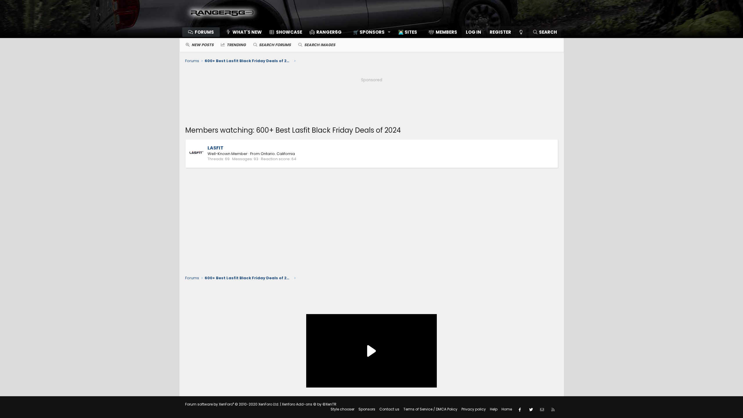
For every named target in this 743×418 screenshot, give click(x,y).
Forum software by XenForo (232, 404)
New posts (203, 45)
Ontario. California (278, 153)
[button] (369, 32)
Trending (236, 45)
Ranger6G (329, 32)
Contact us (389, 409)
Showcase (289, 32)
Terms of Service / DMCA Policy (430, 409)
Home (507, 409)
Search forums (275, 45)
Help (493, 409)
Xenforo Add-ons (309, 404)
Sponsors (366, 409)
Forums (204, 32)
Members (446, 32)
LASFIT (215, 148)
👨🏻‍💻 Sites (407, 32)
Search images (319, 45)
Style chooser (342, 409)
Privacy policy (473, 409)
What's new (247, 32)
